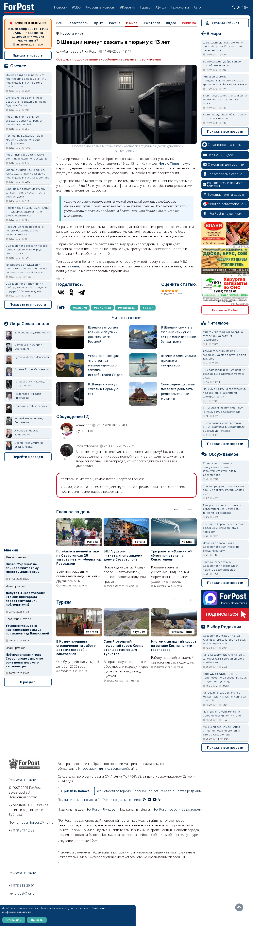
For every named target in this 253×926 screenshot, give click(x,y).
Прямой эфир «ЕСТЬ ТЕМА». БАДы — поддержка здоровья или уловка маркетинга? (28, 34)
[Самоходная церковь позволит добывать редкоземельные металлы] (143, 383)
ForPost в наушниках (225, 213)
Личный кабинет (225, 23)
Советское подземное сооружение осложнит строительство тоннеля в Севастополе (219, 469)
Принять (37, 920)
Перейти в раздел (28, 457)
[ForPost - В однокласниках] (159, 800)
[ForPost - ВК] (149, 800)
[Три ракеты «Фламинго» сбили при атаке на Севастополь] (174, 520)
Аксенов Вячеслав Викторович (26, 432)
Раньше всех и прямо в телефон (225, 184)
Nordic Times (169, 163)
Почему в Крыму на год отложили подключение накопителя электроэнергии (224, 392)
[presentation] (176, 509)
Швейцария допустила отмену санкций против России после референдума (25, 192)
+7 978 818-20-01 (22, 885)
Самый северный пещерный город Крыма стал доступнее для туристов (123, 648)
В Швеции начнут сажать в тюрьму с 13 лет (105, 389)
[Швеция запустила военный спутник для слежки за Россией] (70, 326)
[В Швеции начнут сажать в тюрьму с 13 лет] (70, 383)
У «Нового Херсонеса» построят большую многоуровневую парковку (224, 527)
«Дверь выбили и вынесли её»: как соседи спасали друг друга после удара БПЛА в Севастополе (27, 173)
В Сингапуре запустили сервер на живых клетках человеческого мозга (225, 99)
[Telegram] (81, 292)
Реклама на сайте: (23, 873)
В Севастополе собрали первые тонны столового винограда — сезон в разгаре (27, 249)
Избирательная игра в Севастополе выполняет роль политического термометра (25, 660)
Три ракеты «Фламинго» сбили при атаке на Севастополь (171, 555)
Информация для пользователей (103, 768)
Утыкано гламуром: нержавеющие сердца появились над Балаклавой (27, 629)
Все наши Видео (220, 155)
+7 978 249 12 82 (21, 830)
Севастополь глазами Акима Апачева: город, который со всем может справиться (224, 639)
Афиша (161, 7)
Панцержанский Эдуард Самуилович (29, 383)
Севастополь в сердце (225, 174)
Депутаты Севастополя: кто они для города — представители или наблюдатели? (25, 598)
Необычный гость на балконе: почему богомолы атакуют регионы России (25, 230)
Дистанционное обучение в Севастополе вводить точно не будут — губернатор (26, 101)
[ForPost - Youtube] (154, 800)
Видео (171, 23)
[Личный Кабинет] (234, 7)
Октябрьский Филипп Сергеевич (28, 346)
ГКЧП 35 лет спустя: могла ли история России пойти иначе (222, 713)
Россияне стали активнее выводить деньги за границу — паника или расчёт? (26, 120)
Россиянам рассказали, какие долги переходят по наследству (26, 156)
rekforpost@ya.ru (22, 893)
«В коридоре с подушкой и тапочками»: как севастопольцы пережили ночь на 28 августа (26, 268)
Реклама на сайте (22, 780)
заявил (73, 266)
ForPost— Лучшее (101, 809)
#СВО (76, 7)
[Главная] (19, 5)
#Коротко (127, 7)
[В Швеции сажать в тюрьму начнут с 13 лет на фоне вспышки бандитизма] (143, 326)
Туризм (145, 7)
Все (59, 23)
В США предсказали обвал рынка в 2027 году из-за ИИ (224, 116)
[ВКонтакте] (61, 292)
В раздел (27, 682)
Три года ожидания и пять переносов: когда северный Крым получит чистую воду (225, 677)
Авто (197, 7)
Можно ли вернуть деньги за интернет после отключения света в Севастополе (221, 730)
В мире (132, 23)
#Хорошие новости (100, 7)
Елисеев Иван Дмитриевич (32, 332)
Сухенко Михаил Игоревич (31, 357)
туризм (140, 632)
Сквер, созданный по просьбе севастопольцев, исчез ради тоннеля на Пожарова (222, 508)
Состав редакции (189, 791)
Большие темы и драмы (226, 194)
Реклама (189, 23)
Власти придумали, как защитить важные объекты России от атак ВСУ (224, 490)
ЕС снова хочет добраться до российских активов (222, 63)
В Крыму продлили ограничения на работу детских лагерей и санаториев (76, 648)
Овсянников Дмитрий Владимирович (28, 444)
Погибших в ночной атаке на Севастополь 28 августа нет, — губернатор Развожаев (78, 557)
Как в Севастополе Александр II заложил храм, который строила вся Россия (224, 658)
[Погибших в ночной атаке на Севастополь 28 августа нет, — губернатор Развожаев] (79, 520)
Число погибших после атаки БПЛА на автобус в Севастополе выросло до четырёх (224, 426)
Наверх (240, 907)
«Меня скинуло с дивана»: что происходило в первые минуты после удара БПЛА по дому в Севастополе (26, 80)
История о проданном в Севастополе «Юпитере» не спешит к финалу (221, 546)
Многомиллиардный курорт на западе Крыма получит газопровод (174, 646)
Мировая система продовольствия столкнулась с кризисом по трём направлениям (225, 80)
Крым (98, 23)
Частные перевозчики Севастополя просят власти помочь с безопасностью (221, 565)
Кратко (169, 791)
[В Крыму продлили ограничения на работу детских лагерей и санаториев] (79, 611)
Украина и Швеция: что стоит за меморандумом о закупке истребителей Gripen (105, 365)
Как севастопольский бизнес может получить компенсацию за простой (224, 696)
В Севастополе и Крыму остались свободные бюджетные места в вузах (224, 373)
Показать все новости (28, 304)
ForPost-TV (154, 791)
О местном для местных (226, 164)
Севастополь (78, 23)
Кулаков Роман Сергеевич (31, 369)
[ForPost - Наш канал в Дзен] (162, 800)
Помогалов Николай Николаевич (27, 395)
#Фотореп (151, 23)
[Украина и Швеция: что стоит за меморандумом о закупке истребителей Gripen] (70, 355)
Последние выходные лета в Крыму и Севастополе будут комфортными (24, 139)
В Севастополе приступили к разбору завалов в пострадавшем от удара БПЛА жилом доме (28, 287)
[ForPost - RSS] (144, 800)
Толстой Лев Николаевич (30, 406)
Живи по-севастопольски (227, 204)
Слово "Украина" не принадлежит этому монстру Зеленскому (22, 568)
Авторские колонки (131, 791)
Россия (114, 23)
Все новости (105, 791)
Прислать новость (28, 55)
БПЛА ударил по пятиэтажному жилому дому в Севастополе (123, 555)
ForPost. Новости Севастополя (178, 809)
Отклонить (13, 920)
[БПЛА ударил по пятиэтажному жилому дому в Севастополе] (126, 520)
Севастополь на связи (225, 145)
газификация (183, 632)
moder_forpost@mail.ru (36, 822)
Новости (60, 7)
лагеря (93, 632)
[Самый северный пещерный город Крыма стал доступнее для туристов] (126, 611)
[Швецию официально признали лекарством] (143, 355)
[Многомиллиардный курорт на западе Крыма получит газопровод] (174, 611)
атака (93, 542)
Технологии (180, 7)
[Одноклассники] (71, 292)
